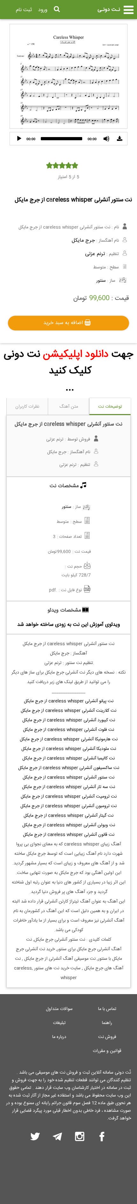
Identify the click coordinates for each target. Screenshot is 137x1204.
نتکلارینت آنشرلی (68, 711)
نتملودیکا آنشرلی (68, 749)
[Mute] (106, 138)
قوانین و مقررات (107, 1051)
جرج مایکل (83, 240)
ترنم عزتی (95, 254)
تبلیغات (59, 1023)
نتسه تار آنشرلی (68, 787)
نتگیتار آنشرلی (68, 816)
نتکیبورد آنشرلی (68, 720)
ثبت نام (24, 10)
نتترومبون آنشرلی (68, 806)
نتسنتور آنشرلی (68, 777)
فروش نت (107, 1037)
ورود (42, 10)
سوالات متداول (59, 1009)
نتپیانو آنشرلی (68, 701)
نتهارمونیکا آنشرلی (69, 739)
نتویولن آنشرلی (68, 825)
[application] (68, 138)
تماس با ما (107, 1009)
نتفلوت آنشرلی (68, 730)
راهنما (107, 1023)
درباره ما (59, 1037)
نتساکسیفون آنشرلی (68, 768)
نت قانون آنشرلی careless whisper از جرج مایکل (68, 835)
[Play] (19, 138)
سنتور (101, 281)
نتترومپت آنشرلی (69, 796)
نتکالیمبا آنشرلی (68, 758)
